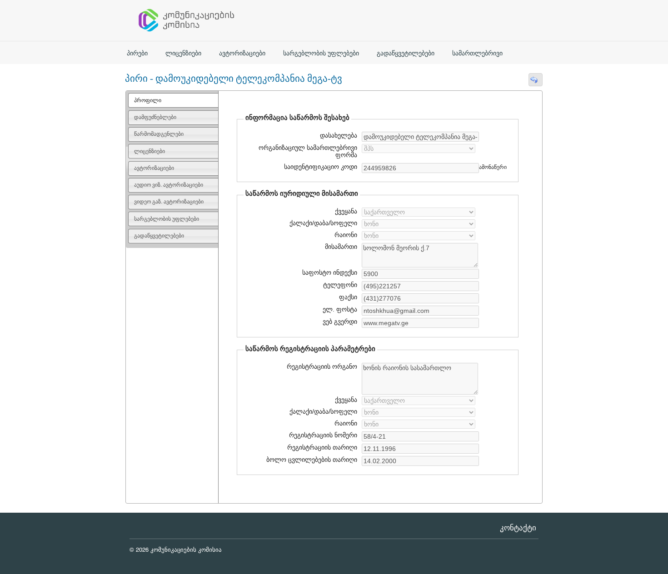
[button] (535, 79)
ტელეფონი (340, 284)
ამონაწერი (493, 167)
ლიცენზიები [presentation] (149, 151)
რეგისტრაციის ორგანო (322, 366)
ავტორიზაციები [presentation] (154, 168)
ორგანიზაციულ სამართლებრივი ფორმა (308, 151)
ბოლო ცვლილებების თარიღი (310, 459)
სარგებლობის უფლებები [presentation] (166, 219)
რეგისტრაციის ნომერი (323, 435)
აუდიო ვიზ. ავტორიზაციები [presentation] (168, 185)
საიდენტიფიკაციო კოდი (319, 166)
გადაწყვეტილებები (405, 53)
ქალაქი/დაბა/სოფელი (323, 223)
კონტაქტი (518, 528)
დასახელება (337, 135)
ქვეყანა (346, 211)
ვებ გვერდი (338, 321)
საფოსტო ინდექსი (329, 272)
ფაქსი (348, 297)
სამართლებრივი (477, 53)
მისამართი (341, 246)
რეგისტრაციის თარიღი (319, 447)
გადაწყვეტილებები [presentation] (159, 236)
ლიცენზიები (183, 53)
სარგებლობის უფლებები (321, 53)
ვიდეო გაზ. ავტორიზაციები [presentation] (169, 201)
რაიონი (345, 234)
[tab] (173, 100)
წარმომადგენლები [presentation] (159, 134)
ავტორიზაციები (242, 53)
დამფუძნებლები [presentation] (155, 117)
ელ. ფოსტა (338, 309)
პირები (137, 53)
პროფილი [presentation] (147, 100)
